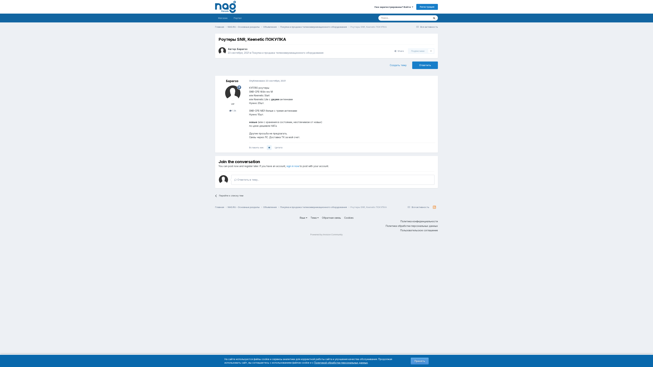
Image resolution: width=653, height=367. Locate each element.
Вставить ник (256, 147)
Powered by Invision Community (326, 234)
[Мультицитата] (269, 147)
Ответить (425, 65)
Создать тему (398, 65)
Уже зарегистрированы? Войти (393, 7)
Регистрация (427, 6)
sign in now (293, 166)
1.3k (234, 110)
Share (400, 51)
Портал (238, 18)
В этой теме (420, 18)
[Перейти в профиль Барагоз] (222, 51)
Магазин (223, 18)
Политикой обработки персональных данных (341, 362)
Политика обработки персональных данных (412, 225)
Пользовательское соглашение (419, 230)
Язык (303, 217)
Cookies (349, 217)
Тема (314, 217)
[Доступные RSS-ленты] (434, 207)
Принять (419, 361)
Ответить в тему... (248, 179)
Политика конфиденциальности (419, 221)
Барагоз (242, 49)
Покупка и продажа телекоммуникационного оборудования (287, 52)
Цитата (278, 147)
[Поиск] (434, 18)
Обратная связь (331, 217)
